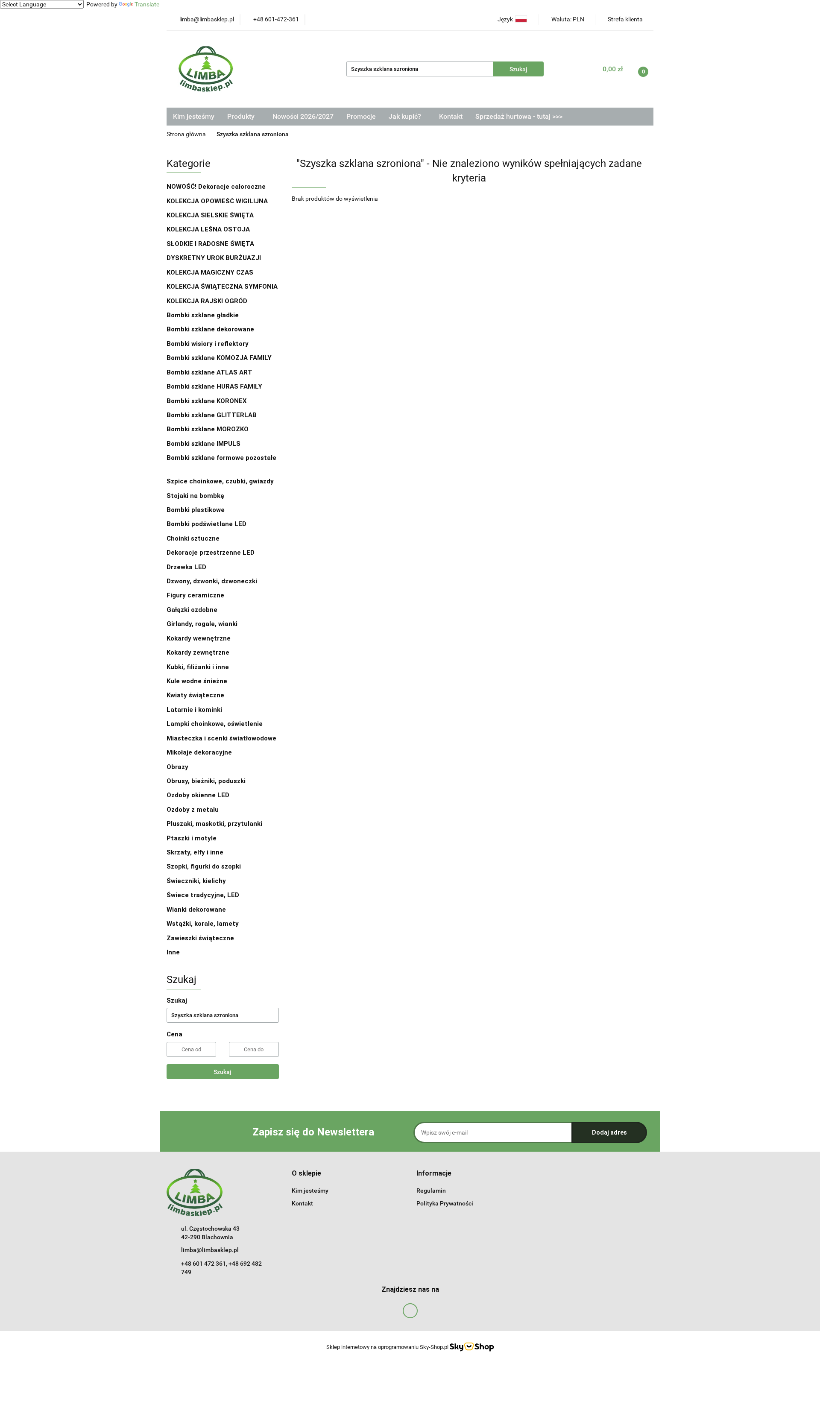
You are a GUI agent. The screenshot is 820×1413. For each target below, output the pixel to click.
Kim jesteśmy (193, 116)
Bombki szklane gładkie (203, 315)
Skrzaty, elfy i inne (195, 852)
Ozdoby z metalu (193, 809)
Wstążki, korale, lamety (203, 923)
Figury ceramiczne (195, 595)
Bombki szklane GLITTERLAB (212, 415)
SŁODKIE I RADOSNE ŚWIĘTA (210, 244)
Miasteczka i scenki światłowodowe (221, 738)
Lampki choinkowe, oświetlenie (215, 724)
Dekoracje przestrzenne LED (211, 552)
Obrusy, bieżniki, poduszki (207, 781)
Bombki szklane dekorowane (211, 329)
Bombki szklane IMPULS (203, 444)
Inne (173, 952)
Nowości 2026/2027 (303, 116)
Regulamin (431, 1190)
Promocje (361, 116)
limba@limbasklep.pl (210, 1249)
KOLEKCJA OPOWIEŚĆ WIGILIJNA (217, 201)
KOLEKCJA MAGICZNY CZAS (210, 272)
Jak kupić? (406, 116)
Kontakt (451, 116)
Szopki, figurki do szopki (204, 866)
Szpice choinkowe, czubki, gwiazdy (220, 481)
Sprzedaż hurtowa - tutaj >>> (518, 116)
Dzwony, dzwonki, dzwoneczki (212, 581)
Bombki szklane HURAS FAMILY (214, 386)
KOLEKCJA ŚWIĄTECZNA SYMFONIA (222, 286)
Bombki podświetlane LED (206, 524)
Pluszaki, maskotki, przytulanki (214, 824)
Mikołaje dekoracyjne (199, 752)
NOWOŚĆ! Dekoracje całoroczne (216, 186)
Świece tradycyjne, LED (204, 895)
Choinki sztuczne (194, 538)
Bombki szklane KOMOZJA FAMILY (220, 358)
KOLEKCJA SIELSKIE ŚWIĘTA (210, 215)
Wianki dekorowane (196, 909)
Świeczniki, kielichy (196, 881)
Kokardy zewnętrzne (198, 652)
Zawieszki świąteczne (200, 938)
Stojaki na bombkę (195, 496)
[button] (306, 1173)
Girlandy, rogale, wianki (202, 624)
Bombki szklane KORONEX (207, 401)
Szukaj (222, 1071)
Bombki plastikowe (196, 510)
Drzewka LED (186, 567)
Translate (147, 4)
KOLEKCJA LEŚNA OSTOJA (208, 229)
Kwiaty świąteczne (195, 695)
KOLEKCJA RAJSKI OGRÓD (207, 301)
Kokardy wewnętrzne (199, 638)
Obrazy (177, 767)
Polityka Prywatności (444, 1203)
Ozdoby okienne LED (198, 795)
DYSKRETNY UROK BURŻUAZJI (214, 258)
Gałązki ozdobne (192, 610)
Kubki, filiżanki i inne (198, 667)
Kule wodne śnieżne (197, 681)
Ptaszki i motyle (192, 838)
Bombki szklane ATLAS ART (209, 372)
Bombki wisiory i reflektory (208, 344)
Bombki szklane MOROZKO (208, 429)
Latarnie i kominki (194, 710)
